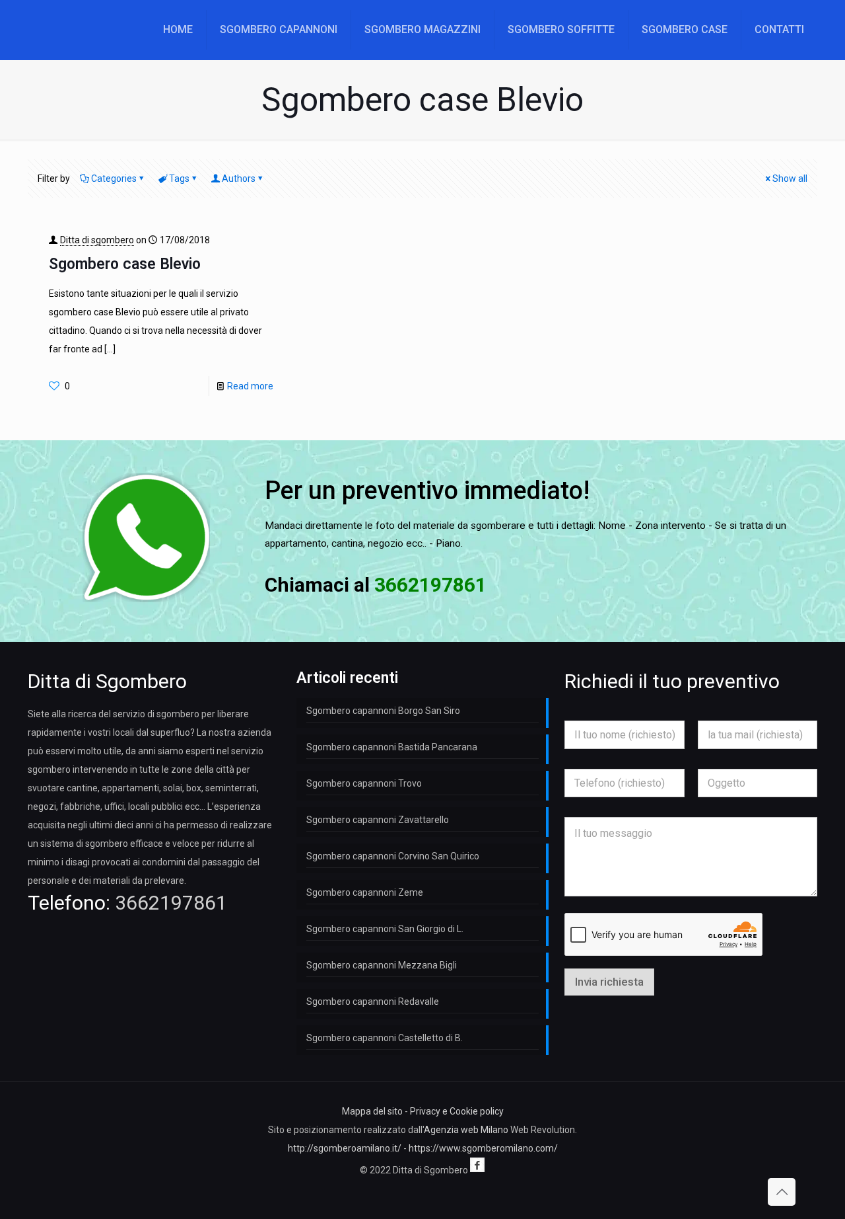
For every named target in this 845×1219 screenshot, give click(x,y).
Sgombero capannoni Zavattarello (377, 819)
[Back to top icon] (781, 1192)
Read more (250, 386)
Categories (114, 178)
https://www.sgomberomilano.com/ (483, 1148)
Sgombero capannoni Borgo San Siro (383, 710)
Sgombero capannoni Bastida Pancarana (391, 747)
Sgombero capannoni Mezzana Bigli (381, 965)
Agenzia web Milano (466, 1129)
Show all (789, 178)
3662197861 (171, 902)
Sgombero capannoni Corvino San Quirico (392, 856)
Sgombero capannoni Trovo (364, 783)
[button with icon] (477, 1165)
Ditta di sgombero (97, 240)
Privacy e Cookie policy (457, 1111)
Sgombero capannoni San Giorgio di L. (384, 929)
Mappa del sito (372, 1111)
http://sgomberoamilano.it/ (344, 1148)
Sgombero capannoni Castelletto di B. (384, 1038)
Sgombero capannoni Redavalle (372, 1001)
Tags (179, 178)
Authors (238, 178)
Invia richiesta (609, 981)
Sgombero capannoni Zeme (364, 892)
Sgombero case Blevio (125, 264)
